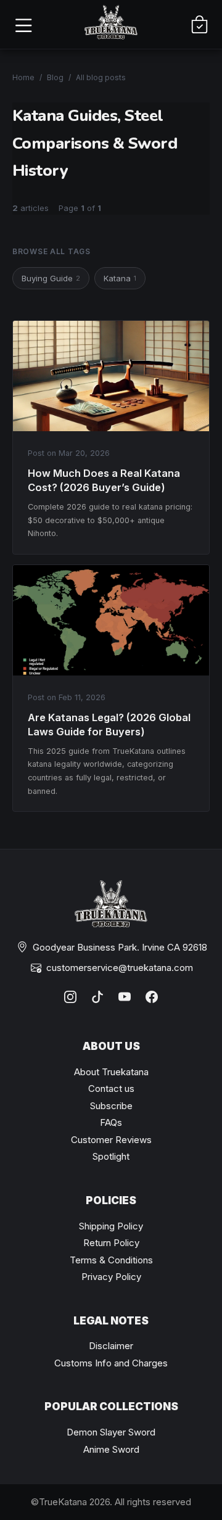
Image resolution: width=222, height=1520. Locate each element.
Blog (55, 77)
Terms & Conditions (111, 1260)
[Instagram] (70, 997)
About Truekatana (111, 1072)
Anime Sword (111, 1449)
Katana (120, 278)
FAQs (111, 1122)
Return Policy (111, 1243)
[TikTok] (97, 997)
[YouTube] (124, 997)
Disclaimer (111, 1346)
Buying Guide (51, 278)
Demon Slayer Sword (111, 1432)
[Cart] (199, 24)
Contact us (111, 1088)
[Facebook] (152, 997)
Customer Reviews (111, 1140)
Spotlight (111, 1156)
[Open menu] (23, 24)
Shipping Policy (111, 1226)
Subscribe (111, 1106)
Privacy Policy (111, 1276)
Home (23, 77)
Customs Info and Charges (111, 1363)
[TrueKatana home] (111, 24)
